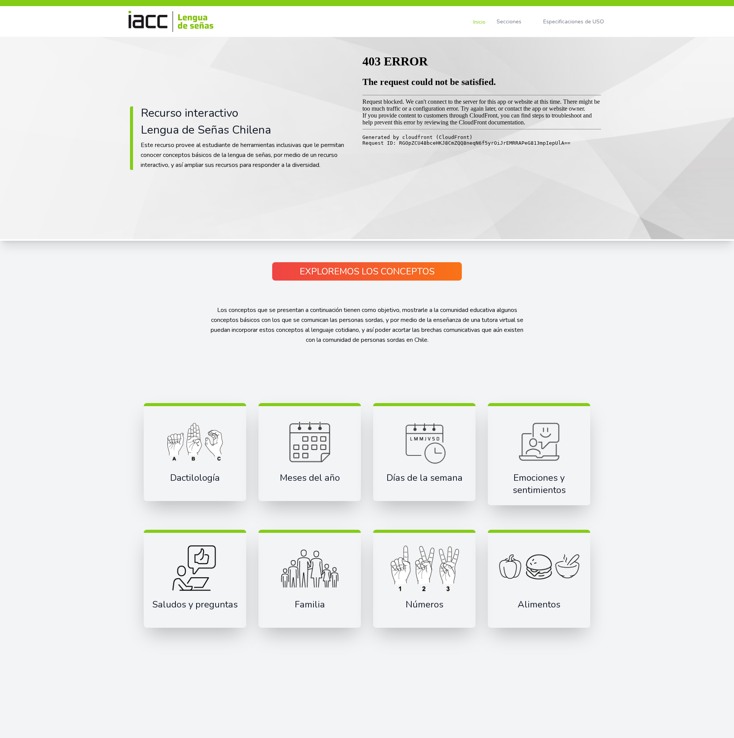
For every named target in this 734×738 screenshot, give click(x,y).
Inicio (479, 22)
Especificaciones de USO (573, 21)
